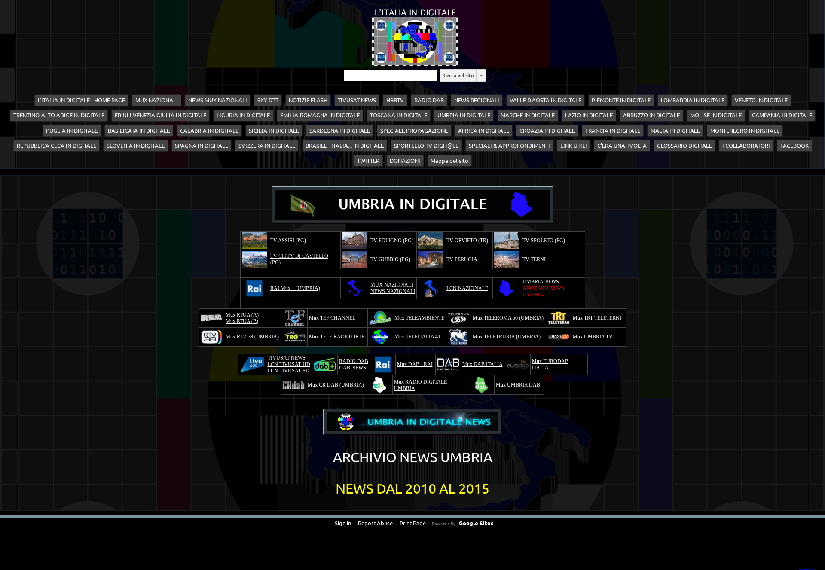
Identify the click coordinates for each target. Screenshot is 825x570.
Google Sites (476, 523)
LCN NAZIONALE (467, 288)
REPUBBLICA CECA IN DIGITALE (56, 145)
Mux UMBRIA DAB (518, 385)
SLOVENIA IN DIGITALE (136, 145)
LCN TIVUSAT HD (289, 364)
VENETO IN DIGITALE (761, 100)
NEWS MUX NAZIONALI (217, 100)
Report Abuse (375, 523)
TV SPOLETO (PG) (543, 241)
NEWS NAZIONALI (392, 291)
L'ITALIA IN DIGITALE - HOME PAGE (81, 100)
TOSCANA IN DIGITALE (398, 115)
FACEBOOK (794, 145)
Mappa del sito (449, 160)
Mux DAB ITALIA (482, 364)
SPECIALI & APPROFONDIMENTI (509, 145)
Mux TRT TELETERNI (597, 318)
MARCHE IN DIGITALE (528, 115)
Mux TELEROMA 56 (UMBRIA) (508, 318)
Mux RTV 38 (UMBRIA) (252, 337)
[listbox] (481, 75)
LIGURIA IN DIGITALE (243, 115)
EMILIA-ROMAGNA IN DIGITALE (320, 115)
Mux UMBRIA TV (593, 337)
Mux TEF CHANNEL (332, 318)
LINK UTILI (573, 145)
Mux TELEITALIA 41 (417, 337)
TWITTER (368, 160)
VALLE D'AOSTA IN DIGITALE (545, 100)
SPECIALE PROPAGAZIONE (414, 130)
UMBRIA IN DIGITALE (463, 115)
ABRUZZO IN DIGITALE (651, 115)
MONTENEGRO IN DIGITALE (744, 130)
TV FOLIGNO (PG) (391, 241)
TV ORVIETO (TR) (467, 241)
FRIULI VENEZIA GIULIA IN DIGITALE (160, 115)
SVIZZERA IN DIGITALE (266, 145)
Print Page (413, 523)
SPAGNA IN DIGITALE (201, 145)
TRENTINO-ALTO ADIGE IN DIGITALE (58, 115)
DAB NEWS (352, 368)
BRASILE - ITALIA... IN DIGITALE (345, 145)
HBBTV (395, 100)
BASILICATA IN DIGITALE (139, 130)
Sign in (343, 523)
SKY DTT (267, 100)
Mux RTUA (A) (242, 315)
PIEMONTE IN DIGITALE (621, 100)
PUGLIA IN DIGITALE (72, 130)
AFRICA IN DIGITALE (483, 130)
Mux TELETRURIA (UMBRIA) (507, 337)
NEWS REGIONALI (476, 100)
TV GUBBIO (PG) (390, 259)
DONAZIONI (405, 160)
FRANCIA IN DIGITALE (612, 130)
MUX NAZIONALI (156, 100)
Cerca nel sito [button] (458, 75)
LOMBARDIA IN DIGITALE (692, 100)
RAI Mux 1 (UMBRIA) (295, 288)
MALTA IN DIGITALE (675, 130)
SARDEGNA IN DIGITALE (339, 130)
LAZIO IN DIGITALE (589, 115)
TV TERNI (534, 259)
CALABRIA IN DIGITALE (209, 130)
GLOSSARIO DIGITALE (684, 145)
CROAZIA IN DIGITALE (547, 130)
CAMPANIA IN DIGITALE (782, 115)
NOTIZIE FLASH (308, 100)
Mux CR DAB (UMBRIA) (336, 385)
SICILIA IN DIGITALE (274, 130)
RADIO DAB (429, 100)
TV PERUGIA (461, 259)
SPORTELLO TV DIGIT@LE (426, 145)
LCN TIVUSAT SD (288, 371)
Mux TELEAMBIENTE (419, 318)
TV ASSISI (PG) (288, 241)
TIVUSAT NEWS (357, 100)
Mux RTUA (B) (242, 321)
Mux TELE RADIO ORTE (336, 337)
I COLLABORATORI (746, 145)
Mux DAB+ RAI (415, 364)
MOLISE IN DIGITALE (716, 115)
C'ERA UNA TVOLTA (622, 145)
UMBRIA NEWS (540, 282)
